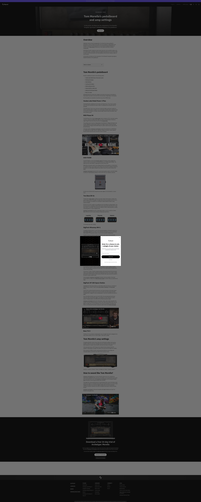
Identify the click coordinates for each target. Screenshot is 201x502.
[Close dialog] (119, 237)
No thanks (110, 259)
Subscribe (111, 256)
